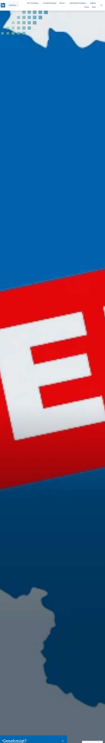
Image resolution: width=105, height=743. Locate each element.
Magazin (93, 3)
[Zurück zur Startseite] (3, 5)
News (94, 7)
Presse (86, 7)
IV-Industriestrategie (49, 3)
